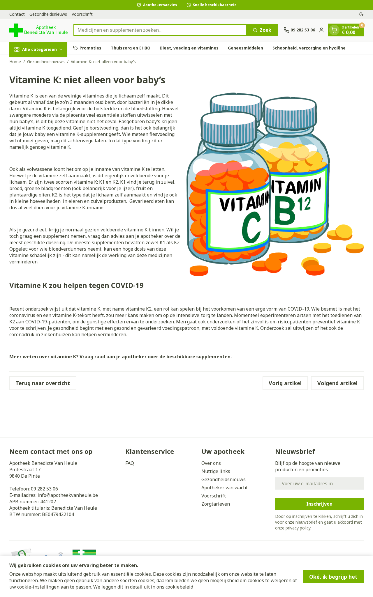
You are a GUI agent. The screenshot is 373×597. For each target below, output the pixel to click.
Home (15, 61)
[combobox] (160, 30)
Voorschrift (82, 14)
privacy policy (298, 528)
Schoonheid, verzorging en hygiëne (309, 48)
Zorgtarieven (215, 504)
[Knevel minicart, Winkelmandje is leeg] (334, 30)
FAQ (129, 463)
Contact (17, 14)
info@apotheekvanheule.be (68, 495)
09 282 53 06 (44, 489)
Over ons (211, 463)
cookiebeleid (179, 587)
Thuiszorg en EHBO (130, 48)
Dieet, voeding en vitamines (189, 48)
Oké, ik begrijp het (333, 576)
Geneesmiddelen (245, 48)
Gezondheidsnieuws (48, 14)
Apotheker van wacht (224, 487)
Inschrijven (319, 504)
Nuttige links (215, 471)
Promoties (90, 48)
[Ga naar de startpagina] (38, 30)
